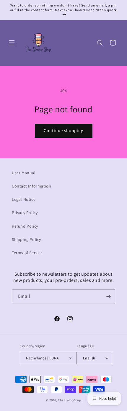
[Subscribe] (108, 296)
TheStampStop (69, 400)
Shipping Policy (26, 239)
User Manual (24, 172)
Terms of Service (27, 252)
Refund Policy (25, 226)
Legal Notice (23, 199)
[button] (11, 42)
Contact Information (31, 186)
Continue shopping (64, 130)
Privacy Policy (25, 212)
